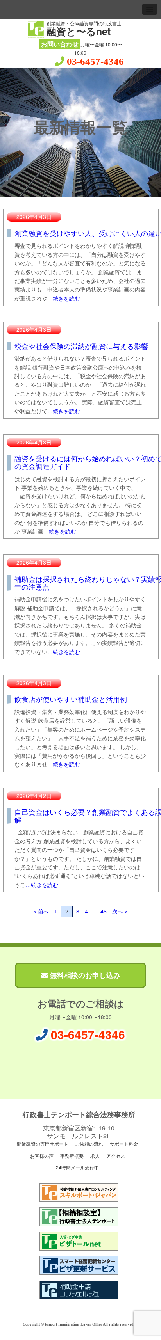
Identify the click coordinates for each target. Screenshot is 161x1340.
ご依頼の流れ (88, 1143)
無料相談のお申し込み (84, 975)
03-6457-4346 (95, 61)
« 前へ (41, 911)
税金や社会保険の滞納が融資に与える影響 (81, 346)
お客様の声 (41, 1155)
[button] (149, 9)
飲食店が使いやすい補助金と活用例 (70, 699)
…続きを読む (63, 298)
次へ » (120, 911)
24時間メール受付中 (77, 1167)
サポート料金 (123, 1143)
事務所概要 (71, 1155)
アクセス (115, 1155)
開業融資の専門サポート (42, 1143)
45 (103, 911)
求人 (94, 1155)
